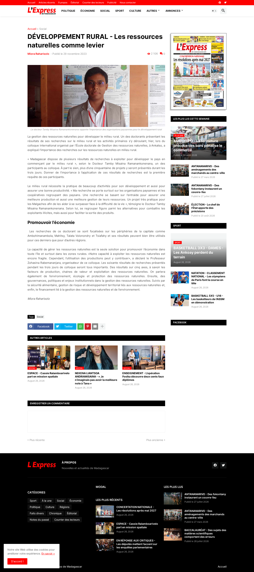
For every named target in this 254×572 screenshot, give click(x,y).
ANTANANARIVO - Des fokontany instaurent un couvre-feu (206, 189)
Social (105, 10)
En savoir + (48, 553)
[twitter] (225, 2)
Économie (88, 10)
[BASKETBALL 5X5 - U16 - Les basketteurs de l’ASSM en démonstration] (180, 300)
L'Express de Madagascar (66, 566)
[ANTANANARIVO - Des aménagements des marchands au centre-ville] (180, 171)
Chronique (55, 513)
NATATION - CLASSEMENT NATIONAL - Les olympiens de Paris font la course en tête (208, 278)
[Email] (95, 326)
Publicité (111, 2)
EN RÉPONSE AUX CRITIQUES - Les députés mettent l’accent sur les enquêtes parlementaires (136, 544)
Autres (152, 10)
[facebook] (220, 2)
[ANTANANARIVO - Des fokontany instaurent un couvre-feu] (180, 190)
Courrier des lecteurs (93, 2)
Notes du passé (39, 519)
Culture (135, 10)
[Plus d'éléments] (102, 326)
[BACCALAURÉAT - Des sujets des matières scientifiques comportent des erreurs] (173, 534)
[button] (214, 11)
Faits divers (37, 513)
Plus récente (37, 440)
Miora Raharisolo (39, 53)
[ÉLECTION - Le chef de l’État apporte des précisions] (180, 209)
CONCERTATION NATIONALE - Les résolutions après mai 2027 (136, 508)
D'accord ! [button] (17, 561)
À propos (62, 2)
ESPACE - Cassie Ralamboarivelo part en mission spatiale (49, 375)
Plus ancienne (154, 440)
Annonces (172, 10)
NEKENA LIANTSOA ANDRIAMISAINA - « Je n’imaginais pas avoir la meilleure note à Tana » (96, 378)
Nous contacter (128, 2)
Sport (119, 10)
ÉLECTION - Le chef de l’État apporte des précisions (205, 208)
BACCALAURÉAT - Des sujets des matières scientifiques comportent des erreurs (205, 533)
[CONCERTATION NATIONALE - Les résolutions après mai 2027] (105, 511)
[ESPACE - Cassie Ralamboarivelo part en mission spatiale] (105, 528)
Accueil (31, 2)
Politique (68, 10)
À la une (47, 500)
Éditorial (75, 2)
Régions (64, 507)
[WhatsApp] (80, 326)
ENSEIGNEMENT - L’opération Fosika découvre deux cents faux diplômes (143, 376)
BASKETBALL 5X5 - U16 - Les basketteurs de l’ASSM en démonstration (207, 299)
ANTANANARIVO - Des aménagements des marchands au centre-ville (208, 169)
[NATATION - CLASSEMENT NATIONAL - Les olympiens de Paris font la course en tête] (180, 277)
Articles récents (47, 2)
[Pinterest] (88, 326)
